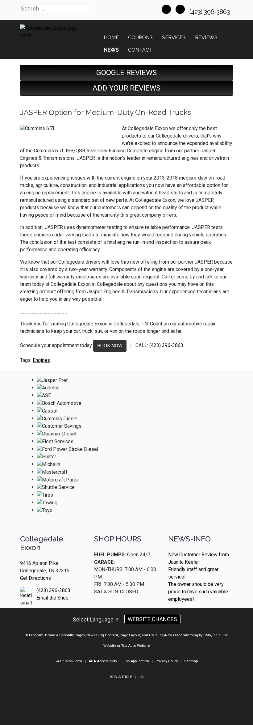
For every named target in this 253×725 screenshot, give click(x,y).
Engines (41, 360)
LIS (141, 677)
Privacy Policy (167, 661)
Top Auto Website (135, 645)
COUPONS (140, 37)
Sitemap (191, 661)
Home (111, 37)
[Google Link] (180, 9)
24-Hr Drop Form (69, 661)
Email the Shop (52, 598)
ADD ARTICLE (121, 677)
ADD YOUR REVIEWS (126, 88)
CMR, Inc (210, 635)
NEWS (111, 50)
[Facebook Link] (166, 9)
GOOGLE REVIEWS (126, 72)
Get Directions (35, 578)
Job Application (136, 661)
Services (174, 37)
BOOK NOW (109, 346)
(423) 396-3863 (210, 11)
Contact (140, 50)
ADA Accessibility (103, 661)
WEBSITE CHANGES (152, 619)
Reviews (206, 37)
